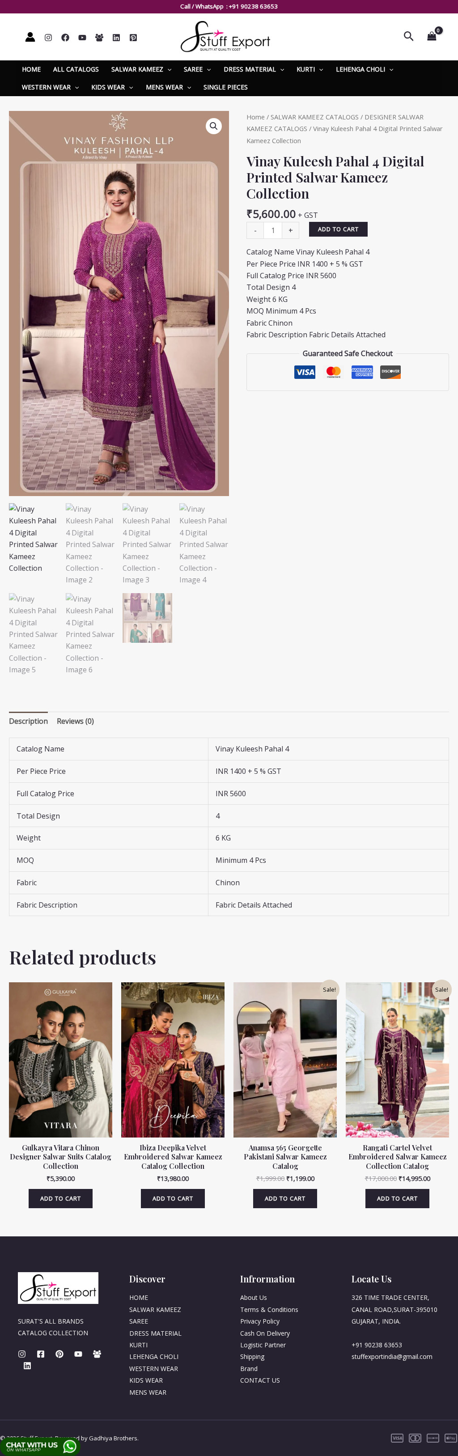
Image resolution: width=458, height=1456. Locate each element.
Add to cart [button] (60, 1198)
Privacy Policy (260, 1321)
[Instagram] (48, 38)
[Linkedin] (116, 38)
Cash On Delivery (265, 1333)
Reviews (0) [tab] (75, 721)
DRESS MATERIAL (250, 69)
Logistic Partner (263, 1345)
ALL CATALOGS (76, 69)
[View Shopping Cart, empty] (431, 37)
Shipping (252, 1356)
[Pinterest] (133, 38)
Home (255, 116)
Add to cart (338, 229)
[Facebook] (65, 38)
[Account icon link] (30, 37)
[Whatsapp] (99, 38)
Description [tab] (28, 721)
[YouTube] (82, 38)
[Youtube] (78, 1354)
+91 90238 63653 (253, 6)
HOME (31, 69)
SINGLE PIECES (226, 87)
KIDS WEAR (108, 87)
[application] (167, 69)
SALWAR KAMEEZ (137, 69)
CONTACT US (260, 1380)
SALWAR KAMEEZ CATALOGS (315, 116)
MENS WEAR (164, 87)
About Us (253, 1297)
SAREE (193, 69)
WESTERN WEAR (46, 87)
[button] (214, 126)
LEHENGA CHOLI (360, 69)
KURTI (306, 69)
